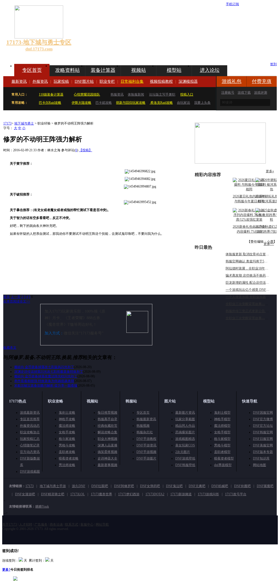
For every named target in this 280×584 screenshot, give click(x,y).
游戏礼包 (231, 81)
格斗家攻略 (67, 439)
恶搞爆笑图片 (185, 432)
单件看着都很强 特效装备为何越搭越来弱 (44, 381)
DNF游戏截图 (30, 471)
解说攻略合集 (107, 432)
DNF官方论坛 (263, 426)
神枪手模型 (222, 419)
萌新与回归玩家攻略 (130, 103)
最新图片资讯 (185, 412)
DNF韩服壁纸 (185, 465)
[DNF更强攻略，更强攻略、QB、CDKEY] (230, 162)
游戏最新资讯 (30, 412)
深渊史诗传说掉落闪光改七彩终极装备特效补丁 (48, 371)
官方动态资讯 (30, 452)
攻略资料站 (67, 70)
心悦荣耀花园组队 (87, 94)
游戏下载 (244, 92)
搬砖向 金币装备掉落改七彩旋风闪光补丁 (44, 367)
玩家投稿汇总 (30, 439)
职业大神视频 (107, 439)
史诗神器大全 (107, 458)
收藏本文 (9, 347)
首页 (6, 297)
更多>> (269, 244)
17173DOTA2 (154, 494)
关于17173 (9, 524)
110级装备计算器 (51, 94)
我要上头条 (202, 103)
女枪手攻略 (67, 432)
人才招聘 (25, 524)
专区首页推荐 (30, 419)
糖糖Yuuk (42, 506)
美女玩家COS (185, 445)
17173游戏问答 (208, 494)
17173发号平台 (235, 494)
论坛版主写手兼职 (162, 94)
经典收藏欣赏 (107, 426)
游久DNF (78, 486)
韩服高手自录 (107, 419)
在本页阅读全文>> (16, 301)
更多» (270, 171)
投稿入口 (186, 94)
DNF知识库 (261, 458)
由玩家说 (183, 103)
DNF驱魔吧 (265, 486)
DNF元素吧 (197, 486)
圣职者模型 (222, 452)
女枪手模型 (222, 432)
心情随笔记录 (30, 445)
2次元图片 (182, 452)
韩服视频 (143, 426)
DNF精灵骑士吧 (52, 494)
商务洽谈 (56, 524)
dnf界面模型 (223, 465)
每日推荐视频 (107, 412)
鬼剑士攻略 (67, 412)
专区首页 (32, 70)
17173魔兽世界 (101, 494)
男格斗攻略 (67, 445)
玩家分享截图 (185, 419)
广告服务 (41, 524)
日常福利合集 (132, 81)
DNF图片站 (84, 81)
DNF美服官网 (263, 445)
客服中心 (87, 524)
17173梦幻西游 (128, 494)
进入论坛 (210, 70)
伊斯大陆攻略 (81, 103)
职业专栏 (107, 81)
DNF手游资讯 (146, 445)
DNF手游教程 (146, 439)
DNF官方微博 (263, 419)
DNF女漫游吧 (25, 494)
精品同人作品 (185, 426)
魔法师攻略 (67, 426)
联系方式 (71, 524)
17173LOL (77, 494)
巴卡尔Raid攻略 (50, 103)
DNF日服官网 (263, 439)
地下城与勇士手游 (53, 486)
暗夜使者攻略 (68, 458)
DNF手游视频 (146, 452)
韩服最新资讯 (146, 419)
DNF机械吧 (219, 486)
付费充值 (262, 81)
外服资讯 (40, 81)
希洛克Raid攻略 (161, 103)
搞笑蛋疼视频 (107, 452)
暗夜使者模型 (224, 458)
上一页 (16, 297)
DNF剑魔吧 (242, 486)
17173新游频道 (181, 494)
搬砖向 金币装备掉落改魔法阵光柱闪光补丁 (45, 376)
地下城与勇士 (24, 123)
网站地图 (259, 465)
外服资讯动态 (30, 426)
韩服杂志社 (144, 432)
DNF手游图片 (146, 458)
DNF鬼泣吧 (174, 486)
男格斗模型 (222, 445)
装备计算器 (103, 70)
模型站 (174, 70)
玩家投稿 (61, 81)
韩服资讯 (117, 94)
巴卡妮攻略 (103, 103)
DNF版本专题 (263, 452)
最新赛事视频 (107, 465)
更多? (6, 569)
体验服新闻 (136, 94)
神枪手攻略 (67, 419)
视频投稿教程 (161, 81)
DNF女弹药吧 (150, 486)
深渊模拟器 (188, 81)
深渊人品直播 (107, 445)
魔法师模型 (222, 426)
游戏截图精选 (185, 439)
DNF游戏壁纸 (185, 458)
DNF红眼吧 (99, 486)
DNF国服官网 (263, 412)
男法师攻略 (67, 465)
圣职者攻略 (67, 452)
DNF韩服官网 (263, 432)
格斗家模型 (222, 439)
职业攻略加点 (30, 432)
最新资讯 (19, 81)
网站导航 (102, 524)
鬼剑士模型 (222, 412)
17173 (7, 123)
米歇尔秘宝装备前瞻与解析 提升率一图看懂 (45, 385)
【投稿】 (85, 150)
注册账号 (227, 92)
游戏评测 (260, 92)
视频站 (138, 70)
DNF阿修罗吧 (124, 486)
